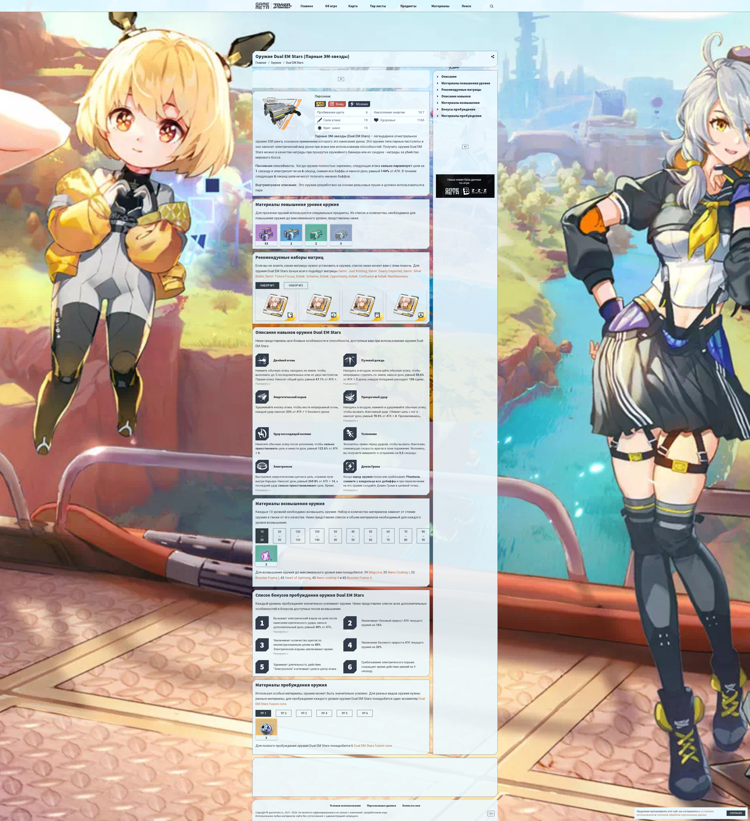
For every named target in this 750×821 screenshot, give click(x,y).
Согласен (736, 813)
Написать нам (411, 805)
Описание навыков (456, 96)
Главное (307, 6)
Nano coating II (328, 578)
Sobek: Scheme (307, 276)
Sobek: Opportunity (333, 276)
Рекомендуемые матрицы (461, 89)
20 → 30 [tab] (279, 535)
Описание (449, 76)
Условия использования (345, 805)
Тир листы (378, 6)
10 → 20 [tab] (261, 535)
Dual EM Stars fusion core (373, 746)
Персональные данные (381, 805)
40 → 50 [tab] (352, 535)
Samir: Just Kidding (352, 271)
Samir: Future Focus (279, 276)
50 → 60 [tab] (370, 535)
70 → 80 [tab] (405, 535)
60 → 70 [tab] (388, 535)
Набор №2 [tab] (296, 285)
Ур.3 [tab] (304, 713)
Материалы (440, 6)
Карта (353, 6)
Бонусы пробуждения (458, 109)
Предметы (408, 6)
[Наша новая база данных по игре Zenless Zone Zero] (465, 186)
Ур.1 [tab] (263, 713)
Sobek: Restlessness (393, 276)
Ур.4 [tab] (324, 713)
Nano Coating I (399, 572)
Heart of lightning (298, 578)
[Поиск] (492, 6)
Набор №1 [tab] (267, 285)
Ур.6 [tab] (365, 713)
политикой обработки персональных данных (681, 815)
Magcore (375, 572)
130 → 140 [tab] (317, 535)
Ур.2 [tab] (284, 713)
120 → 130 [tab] (298, 535)
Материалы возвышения (460, 103)
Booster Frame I (267, 578)
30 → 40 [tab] (335, 535)
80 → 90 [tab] (423, 535)
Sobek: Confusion (361, 276)
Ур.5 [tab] (344, 713)
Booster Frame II (359, 578)
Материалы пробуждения (461, 116)
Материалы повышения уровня (465, 83)
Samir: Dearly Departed (385, 271)
